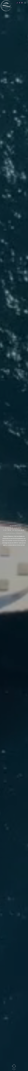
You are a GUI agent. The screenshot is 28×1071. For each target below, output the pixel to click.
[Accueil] (6, 1)
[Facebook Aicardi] (20, 3)
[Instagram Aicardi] (22, 3)
